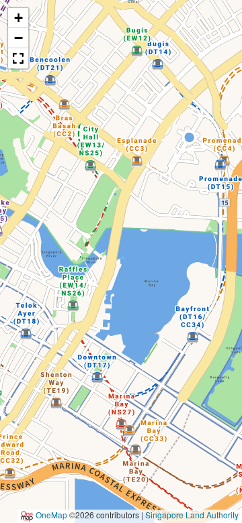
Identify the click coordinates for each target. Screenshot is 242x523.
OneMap (51, 514)
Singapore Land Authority (192, 514)
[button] (18, 18)
